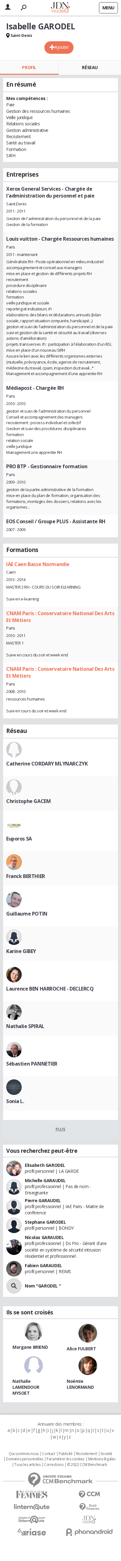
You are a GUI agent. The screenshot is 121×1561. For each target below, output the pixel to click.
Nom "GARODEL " (43, 1286)
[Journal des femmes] (31, 1494)
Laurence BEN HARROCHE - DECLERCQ (50, 988)
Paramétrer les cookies (65, 1459)
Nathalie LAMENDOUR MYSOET (25, 1387)
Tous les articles (27, 1465)
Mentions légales (101, 1459)
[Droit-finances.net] (89, 1507)
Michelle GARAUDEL (45, 1180)
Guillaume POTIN (26, 913)
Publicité (65, 1454)
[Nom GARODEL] (14, 1286)
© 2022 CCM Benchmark (87, 1465)
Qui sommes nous (24, 1454)
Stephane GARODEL (45, 1222)
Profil (29, 67)
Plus (60, 1129)
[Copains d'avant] (31, 1519)
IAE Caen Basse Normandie (37, 564)
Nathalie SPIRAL (25, 1026)
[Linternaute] (31, 1507)
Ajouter (62, 47)
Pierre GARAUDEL (43, 1200)
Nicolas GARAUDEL (44, 1237)
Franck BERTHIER (25, 876)
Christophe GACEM (28, 801)
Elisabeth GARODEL (45, 1165)
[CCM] (89, 1494)
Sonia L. (15, 1101)
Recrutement (86, 1454)
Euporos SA (19, 838)
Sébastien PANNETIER (31, 1063)
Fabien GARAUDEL (43, 1265)
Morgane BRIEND (30, 1347)
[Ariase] (31, 1531)
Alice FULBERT (81, 1349)
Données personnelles (24, 1459)
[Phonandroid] (89, 1532)
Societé (106, 1454)
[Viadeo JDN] (89, 1519)
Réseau (89, 67)
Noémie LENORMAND (80, 1384)
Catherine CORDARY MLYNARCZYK (46, 763)
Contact (48, 1454)
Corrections (53, 1465)
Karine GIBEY (21, 951)
